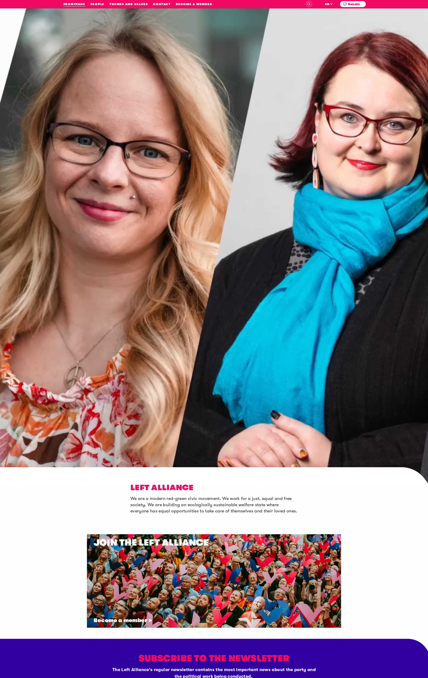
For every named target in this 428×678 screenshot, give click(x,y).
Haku (309, 4)
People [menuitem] (98, 4)
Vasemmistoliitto (39, 60)
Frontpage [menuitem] (74, 4)
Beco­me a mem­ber (120, 620)
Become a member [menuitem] (194, 4)
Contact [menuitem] (162, 4)
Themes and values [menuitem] (128, 4)
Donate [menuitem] (354, 4)
